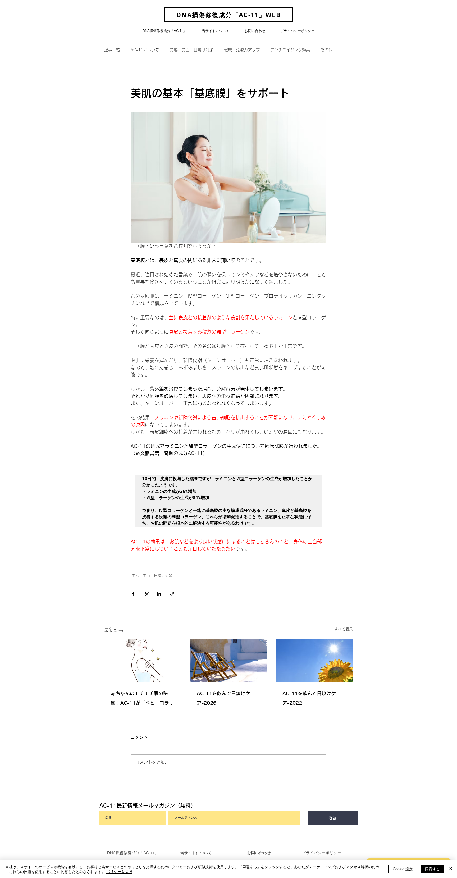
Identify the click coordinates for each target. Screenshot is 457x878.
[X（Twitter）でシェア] (146, 593)
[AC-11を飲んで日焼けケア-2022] (314, 660)
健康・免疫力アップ (242, 50)
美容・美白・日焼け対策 (191, 50)
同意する (432, 868)
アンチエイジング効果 (290, 50)
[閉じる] (450, 869)
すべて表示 (343, 629)
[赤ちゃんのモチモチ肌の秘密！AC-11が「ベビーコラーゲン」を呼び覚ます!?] (142, 660)
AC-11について (145, 50)
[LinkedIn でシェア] (159, 593)
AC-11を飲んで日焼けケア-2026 (223, 698)
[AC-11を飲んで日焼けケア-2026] (228, 660)
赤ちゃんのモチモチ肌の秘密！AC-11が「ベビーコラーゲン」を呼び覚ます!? (142, 699)
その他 (326, 50)
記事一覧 (112, 50)
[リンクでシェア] (172, 593)
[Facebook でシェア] (133, 593)
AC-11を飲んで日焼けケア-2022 (309, 698)
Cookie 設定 (403, 868)
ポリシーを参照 (119, 871)
